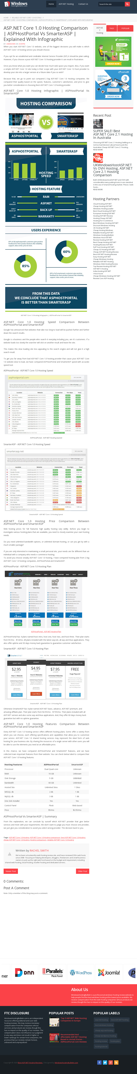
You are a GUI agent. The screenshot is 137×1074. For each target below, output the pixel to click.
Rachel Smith (39, 850)
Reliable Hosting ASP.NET (103, 232)
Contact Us (83, 4)
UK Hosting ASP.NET (101, 228)
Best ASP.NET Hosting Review (105, 254)
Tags (112, 28)
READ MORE (98, 149)
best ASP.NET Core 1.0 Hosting (73, 837)
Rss (116, 1062)
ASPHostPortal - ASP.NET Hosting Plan (46, 631)
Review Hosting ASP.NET (103, 240)
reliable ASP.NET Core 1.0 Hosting (26, 17)
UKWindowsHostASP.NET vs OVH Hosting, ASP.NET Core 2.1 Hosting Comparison (113, 170)
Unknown (10, 44)
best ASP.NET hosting (119, 1020)
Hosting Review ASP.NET (103, 244)
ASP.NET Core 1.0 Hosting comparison (45, 837)
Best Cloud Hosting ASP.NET (104, 211)
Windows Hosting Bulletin (103, 235)
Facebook (99, 1062)
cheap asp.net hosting (104, 1030)
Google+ (111, 1062)
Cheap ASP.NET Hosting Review (106, 252)
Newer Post (11, 871)
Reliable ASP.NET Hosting (103, 261)
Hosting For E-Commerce (103, 220)
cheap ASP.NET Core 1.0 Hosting (16, 840)
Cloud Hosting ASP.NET (102, 204)
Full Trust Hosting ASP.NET (103, 247)
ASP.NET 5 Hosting (100, 269)
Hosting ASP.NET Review (103, 216)
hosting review (101, 1041)
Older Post (82, 871)
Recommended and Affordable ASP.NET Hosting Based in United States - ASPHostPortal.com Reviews (74, 1038)
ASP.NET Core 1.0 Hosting (19, 837)
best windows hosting (104, 1025)
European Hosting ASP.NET (104, 213)
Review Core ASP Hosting (103, 278)
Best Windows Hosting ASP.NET (105, 223)
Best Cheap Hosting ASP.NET (104, 242)
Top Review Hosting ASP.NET (104, 266)
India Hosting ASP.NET (102, 271)
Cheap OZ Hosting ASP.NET (104, 249)
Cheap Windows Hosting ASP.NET (106, 276)
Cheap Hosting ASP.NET (102, 206)
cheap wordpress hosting (105, 1036)
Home (51, 4)
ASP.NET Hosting (66, 4)
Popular (125, 28)
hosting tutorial (101, 1046)
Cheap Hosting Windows (103, 230)
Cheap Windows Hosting (103, 259)
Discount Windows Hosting (104, 225)
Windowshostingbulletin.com (66, 1062)
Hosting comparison (38, 840)
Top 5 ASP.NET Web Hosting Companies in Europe (74, 1019)
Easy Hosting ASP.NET (102, 257)
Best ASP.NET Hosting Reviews (30, 1062)
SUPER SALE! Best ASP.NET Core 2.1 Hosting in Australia (113, 134)
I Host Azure (98, 273)
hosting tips (115, 1041)
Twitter (105, 1062)
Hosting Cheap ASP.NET (102, 218)
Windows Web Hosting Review (105, 264)
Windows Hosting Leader (103, 208)
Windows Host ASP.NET (102, 237)
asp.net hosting (101, 1020)
